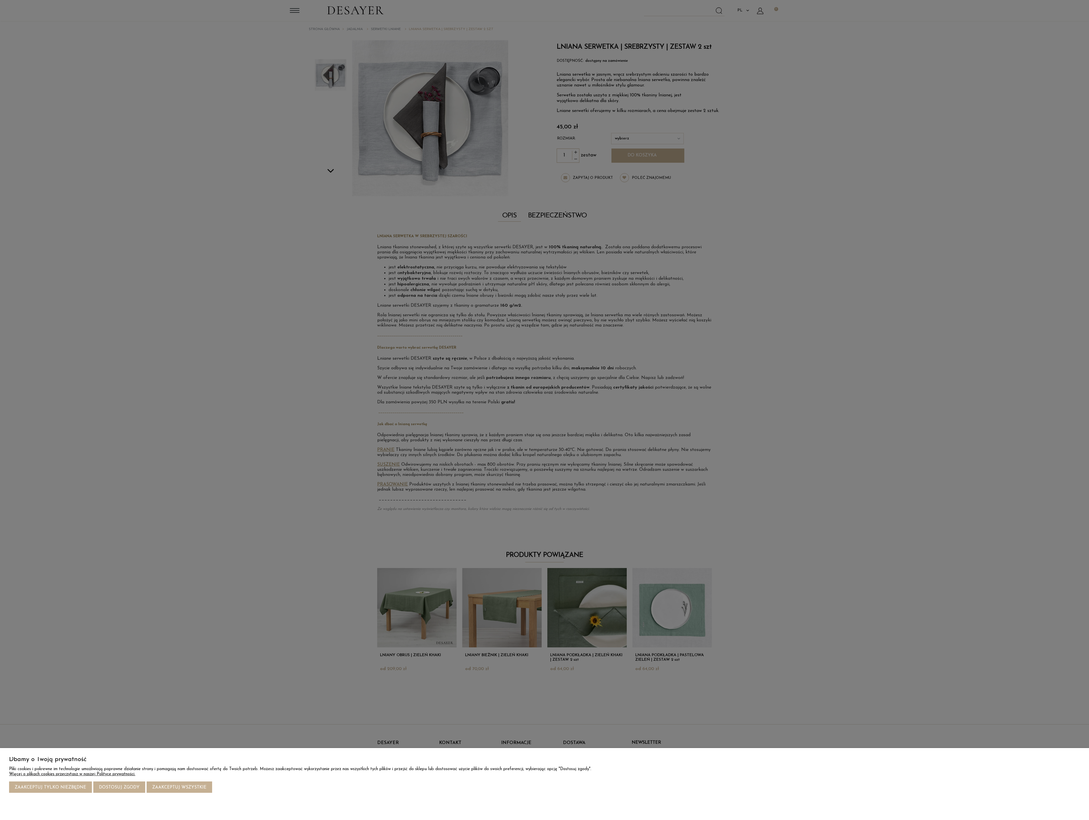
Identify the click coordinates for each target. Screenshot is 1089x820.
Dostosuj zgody (119, 787)
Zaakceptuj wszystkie (179, 787)
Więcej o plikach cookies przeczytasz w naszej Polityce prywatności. (72, 774)
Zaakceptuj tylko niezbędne (50, 787)
